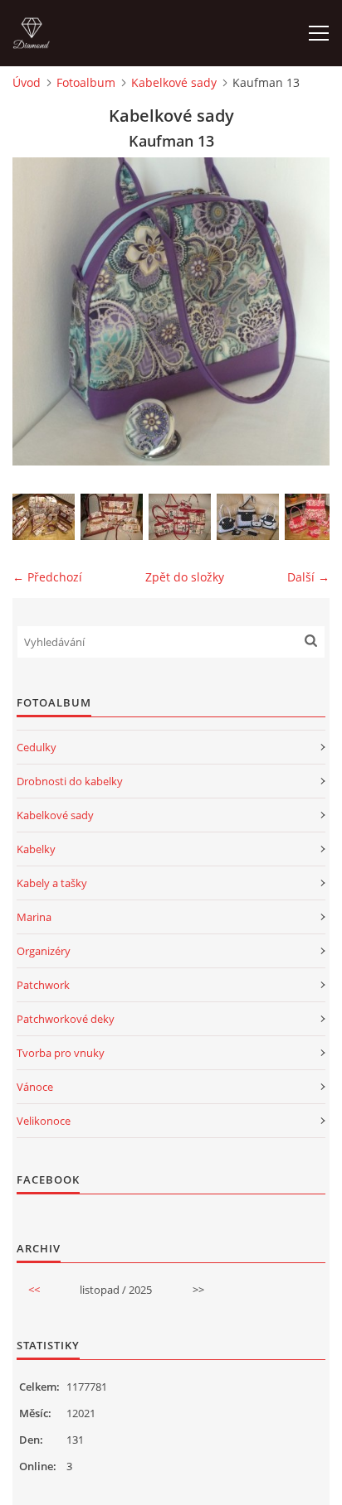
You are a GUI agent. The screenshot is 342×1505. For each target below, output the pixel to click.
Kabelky (36, 849)
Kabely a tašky (52, 883)
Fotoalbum (85, 82)
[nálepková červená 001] (180, 517)
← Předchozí (47, 577)
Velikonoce (44, 1120)
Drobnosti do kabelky (70, 781)
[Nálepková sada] (112, 517)
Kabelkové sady (174, 82)
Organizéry (44, 950)
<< (34, 1289)
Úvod (26, 82)
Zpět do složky (184, 577)
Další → (308, 577)
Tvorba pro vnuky (61, 1052)
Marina (34, 916)
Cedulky (36, 747)
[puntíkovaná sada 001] (248, 517)
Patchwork (43, 984)
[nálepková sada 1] (43, 517)
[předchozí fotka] (39, 311)
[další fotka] (302, 311)
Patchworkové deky (66, 1018)
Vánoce (35, 1086)
